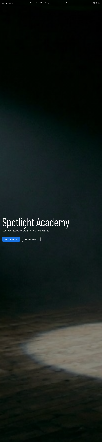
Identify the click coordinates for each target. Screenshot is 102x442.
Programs (48, 3)
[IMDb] (99, 3)
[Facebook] (96, 3)
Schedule (39, 3)
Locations (58, 3)
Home (31, 3)
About (68, 3)
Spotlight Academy (8, 3)
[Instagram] (94, 3)
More (74, 3)
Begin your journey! (11, 239)
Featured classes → (31, 239)
